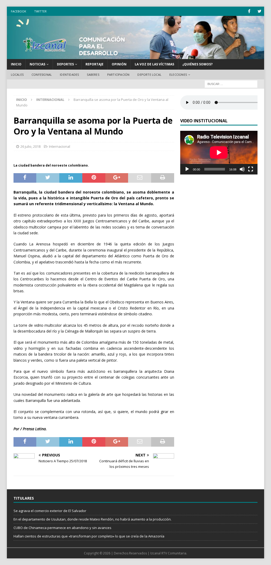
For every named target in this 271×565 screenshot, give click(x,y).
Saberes (93, 75)
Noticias (37, 64)
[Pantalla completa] (250, 169)
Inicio (16, 64)
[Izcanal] (135, 56)
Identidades (69, 75)
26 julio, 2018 (30, 146)
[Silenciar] (242, 169)
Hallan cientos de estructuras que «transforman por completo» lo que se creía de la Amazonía (88, 536)
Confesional (41, 75)
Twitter (40, 11)
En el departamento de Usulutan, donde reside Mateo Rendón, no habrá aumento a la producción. (92, 519)
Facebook (18, 11)
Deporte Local (149, 75)
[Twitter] (259, 11)
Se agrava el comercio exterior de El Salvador (49, 510)
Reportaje (94, 64)
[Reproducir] (187, 169)
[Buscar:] (231, 83)
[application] (219, 152)
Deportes (65, 64)
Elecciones (178, 75)
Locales (17, 75)
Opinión (119, 64)
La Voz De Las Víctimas (154, 64)
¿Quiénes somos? (197, 64)
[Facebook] (249, 11)
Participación (118, 75)
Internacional (59, 146)
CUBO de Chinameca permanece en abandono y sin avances (62, 527)
